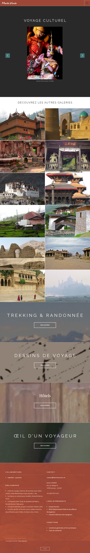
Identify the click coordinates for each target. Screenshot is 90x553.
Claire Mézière (22, 541)
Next (82, 55)
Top (45, 548)
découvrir (45, 325)
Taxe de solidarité (55, 530)
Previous (7, 55)
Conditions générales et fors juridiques (62, 528)
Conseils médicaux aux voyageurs (60, 515)
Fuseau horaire (54, 507)
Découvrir (45, 365)
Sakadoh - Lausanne (15, 478)
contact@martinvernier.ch (56, 478)
